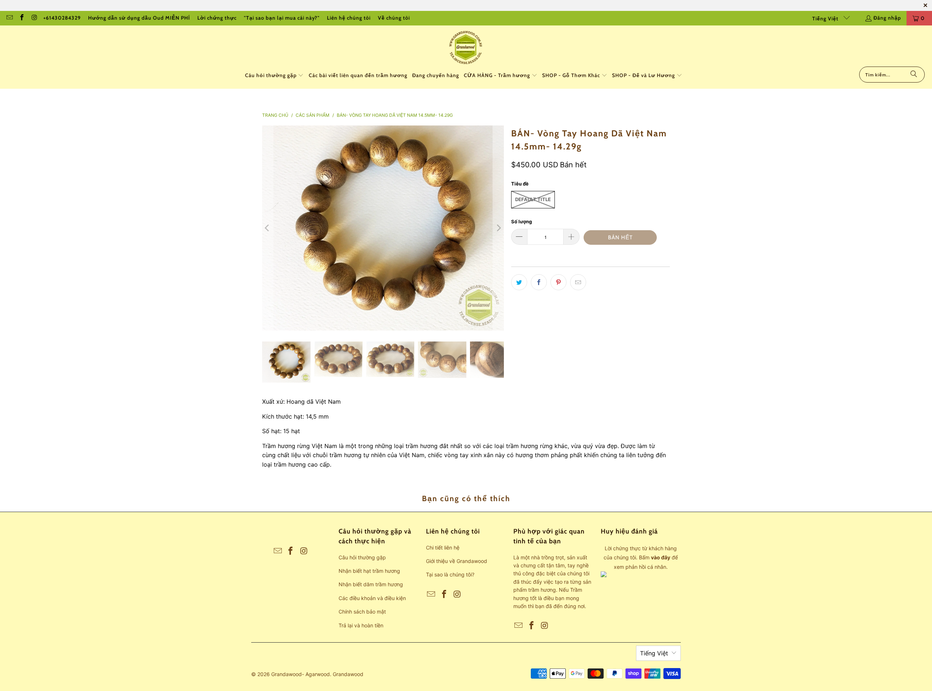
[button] (274, 76)
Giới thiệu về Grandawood (456, 561)
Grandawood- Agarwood (300, 674)
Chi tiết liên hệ (442, 547)
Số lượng (521, 221)
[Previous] (267, 228)
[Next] (498, 228)
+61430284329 (62, 18)
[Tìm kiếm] (914, 75)
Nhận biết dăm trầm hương (371, 584)
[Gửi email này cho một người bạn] (578, 282)
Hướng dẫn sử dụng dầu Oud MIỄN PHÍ (139, 18)
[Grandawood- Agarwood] (466, 48)
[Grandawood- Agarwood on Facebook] (21, 18)
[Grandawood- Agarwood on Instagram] (34, 18)
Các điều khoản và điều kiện (372, 598)
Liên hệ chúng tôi (349, 18)
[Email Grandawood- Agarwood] (9, 18)
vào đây (660, 557)
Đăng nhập (887, 18)
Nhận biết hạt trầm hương (369, 571)
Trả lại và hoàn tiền (361, 625)
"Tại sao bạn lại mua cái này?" (282, 18)
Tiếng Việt (826, 18)
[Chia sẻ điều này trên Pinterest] (558, 282)
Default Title (533, 199)
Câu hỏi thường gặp (362, 557)
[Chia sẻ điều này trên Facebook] (539, 282)
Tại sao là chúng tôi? (450, 574)
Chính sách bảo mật (362, 611)
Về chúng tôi (394, 18)
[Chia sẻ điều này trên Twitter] (519, 282)
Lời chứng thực (217, 18)
